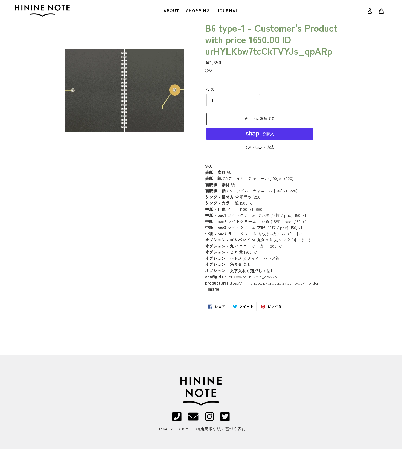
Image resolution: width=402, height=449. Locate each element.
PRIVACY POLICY (172, 429)
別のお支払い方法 (260, 146)
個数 (210, 89)
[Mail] (193, 418)
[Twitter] (225, 418)
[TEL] (177, 418)
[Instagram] (209, 418)
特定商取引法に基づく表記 (221, 429)
